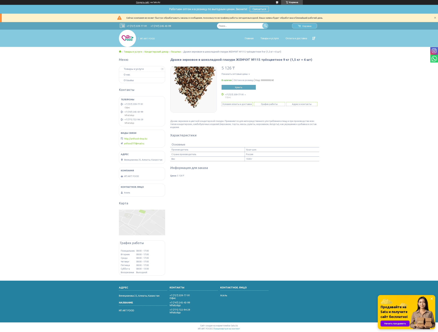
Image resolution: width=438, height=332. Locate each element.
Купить (238, 87)
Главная (249, 38)
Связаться (259, 9)
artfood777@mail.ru (134, 143)
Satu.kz (234, 325)
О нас (127, 74)
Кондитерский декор (157, 51)
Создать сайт (143, 2)
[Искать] (265, 26)
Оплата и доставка (296, 38)
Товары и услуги (269, 38)
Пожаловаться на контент (227, 329)
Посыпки (176, 51)
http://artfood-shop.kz (135, 138)
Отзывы (129, 80)
